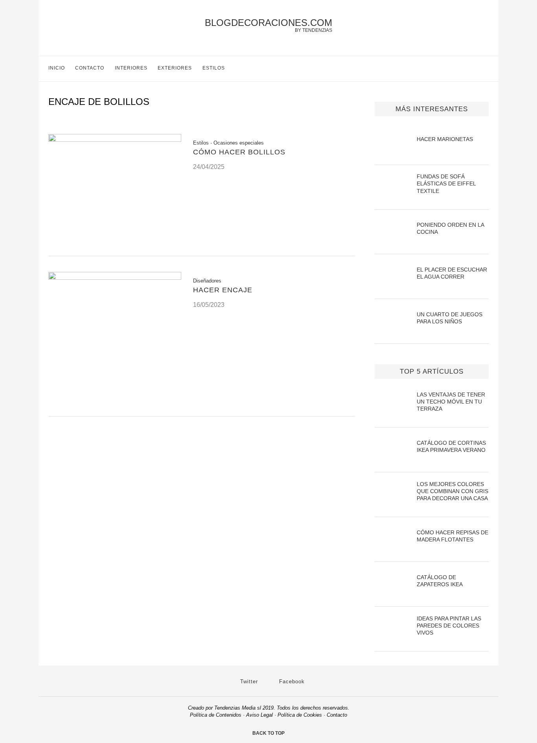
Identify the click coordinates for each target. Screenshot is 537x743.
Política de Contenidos (215, 715)
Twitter (248, 681)
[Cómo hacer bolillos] (114, 139)
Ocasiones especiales (238, 143)
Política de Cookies (300, 715)
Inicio (56, 68)
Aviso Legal (259, 715)
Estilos (213, 68)
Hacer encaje (222, 290)
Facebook (291, 681)
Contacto (89, 68)
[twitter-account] (469, 68)
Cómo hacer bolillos (239, 152)
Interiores (131, 68)
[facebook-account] (485, 68)
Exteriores (175, 68)
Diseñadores (207, 281)
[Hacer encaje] (114, 277)
